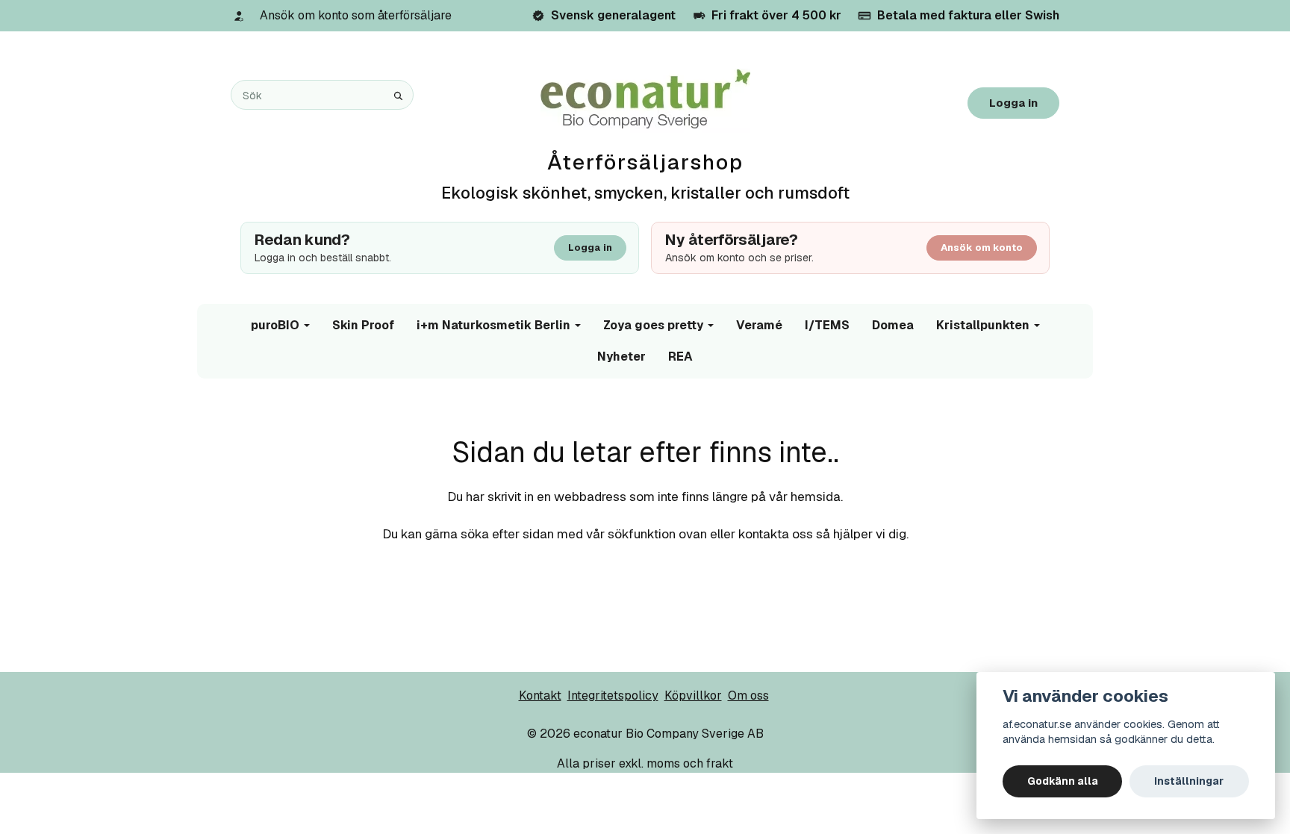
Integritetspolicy (612, 695)
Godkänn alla (1062, 781)
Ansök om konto (982, 247)
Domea (893, 325)
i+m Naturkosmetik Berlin (493, 325)
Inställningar (1189, 781)
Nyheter (621, 356)
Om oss (748, 695)
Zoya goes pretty (653, 325)
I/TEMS (827, 325)
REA (680, 356)
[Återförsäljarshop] (645, 100)
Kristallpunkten (982, 325)
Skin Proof (363, 325)
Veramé (759, 325)
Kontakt (540, 695)
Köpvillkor (693, 695)
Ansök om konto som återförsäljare (356, 15)
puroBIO (275, 325)
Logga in (1013, 103)
